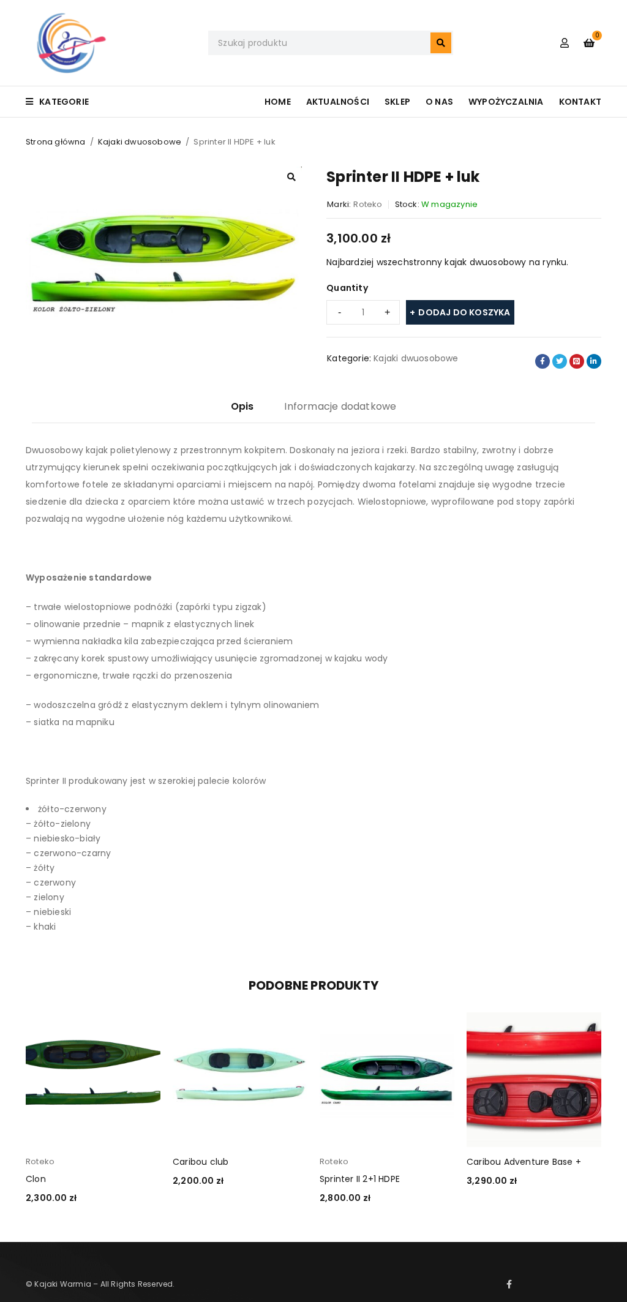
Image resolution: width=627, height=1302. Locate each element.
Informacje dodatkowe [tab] (340, 406)
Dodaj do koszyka (464, 312)
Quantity (347, 288)
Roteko (367, 204)
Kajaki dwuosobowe (139, 142)
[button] (291, 177)
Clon (36, 1179)
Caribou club (200, 1162)
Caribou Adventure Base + (524, 1162)
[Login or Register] (564, 43)
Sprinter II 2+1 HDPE (360, 1179)
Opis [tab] (242, 406)
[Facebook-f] (509, 1284)
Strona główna (56, 142)
